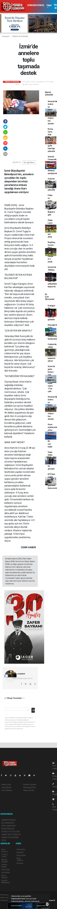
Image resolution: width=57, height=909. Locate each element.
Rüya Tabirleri (20, 859)
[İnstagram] (12, 775)
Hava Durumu (4, 850)
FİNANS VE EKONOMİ (20, 36)
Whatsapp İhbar (29, 787)
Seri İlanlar (5, 872)
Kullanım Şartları (29, 784)
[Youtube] (16, 775)
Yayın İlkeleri (6, 787)
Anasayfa (6, 36)
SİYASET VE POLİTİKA (10, 832)
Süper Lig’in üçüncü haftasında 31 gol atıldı (52, 228)
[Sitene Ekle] (35, 775)
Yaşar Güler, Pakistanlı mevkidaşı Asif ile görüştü (52, 460)
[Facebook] (2, 775)
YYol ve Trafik (4, 855)
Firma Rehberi (4, 876)
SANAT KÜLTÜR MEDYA (11, 834)
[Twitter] (7, 775)
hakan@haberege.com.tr (22, 678)
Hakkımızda (6, 784)
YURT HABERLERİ (8, 826)
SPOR (3, 840)
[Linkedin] (21, 775)
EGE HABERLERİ (7, 823)
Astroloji (20, 863)
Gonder (34, 710)
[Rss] (26, 775)
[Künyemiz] (54, 799)
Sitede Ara (21, 849)
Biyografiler (21, 855)
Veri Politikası (6, 790)
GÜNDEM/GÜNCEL (36, 5)
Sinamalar (5, 870)
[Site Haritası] (30, 775)
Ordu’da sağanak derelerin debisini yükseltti (52, 184)
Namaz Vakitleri (4, 860)
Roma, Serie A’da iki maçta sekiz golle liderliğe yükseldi (51, 140)
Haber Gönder (28, 790)
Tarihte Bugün (4, 865)
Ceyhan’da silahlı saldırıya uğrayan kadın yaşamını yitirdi (52, 352)
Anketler (20, 852)
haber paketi (5, 903)
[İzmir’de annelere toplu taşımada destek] (21, 102)
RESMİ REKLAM (7, 829)
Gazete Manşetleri (5, 881)
